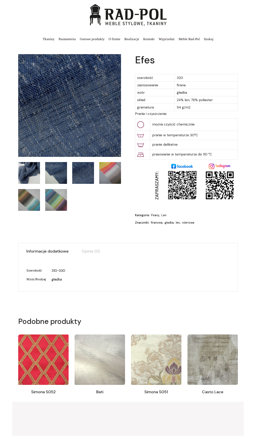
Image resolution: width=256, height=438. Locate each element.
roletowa (188, 223)
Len (163, 215)
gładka (169, 223)
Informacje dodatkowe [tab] (47, 251)
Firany (155, 215)
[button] (23, 59)
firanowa (156, 223)
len (178, 223)
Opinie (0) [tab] (91, 251)
